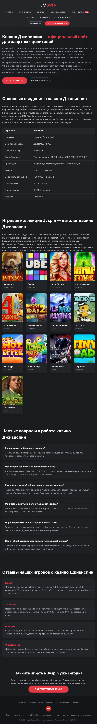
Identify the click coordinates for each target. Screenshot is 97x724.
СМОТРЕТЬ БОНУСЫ (39, 81)
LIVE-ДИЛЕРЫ (25, 12)
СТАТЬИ (30, 17)
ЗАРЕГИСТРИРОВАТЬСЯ (57, 23)
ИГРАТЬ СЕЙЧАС (14, 80)
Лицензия (22, 702)
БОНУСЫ (40, 12)
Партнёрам (64, 702)
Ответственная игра (47, 702)
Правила (32, 702)
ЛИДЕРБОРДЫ (80, 12)
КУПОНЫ (9, 12)
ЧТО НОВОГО (45, 17)
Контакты (75, 702)
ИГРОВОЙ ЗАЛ (64, 17)
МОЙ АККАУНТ (36, 23)
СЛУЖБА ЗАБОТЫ (58, 12)
